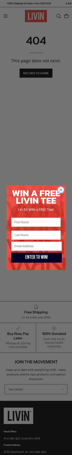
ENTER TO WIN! (36, 257)
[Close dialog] (61, 190)
